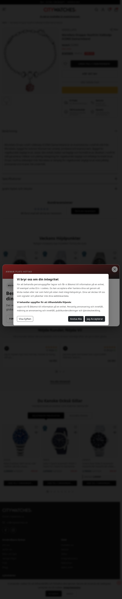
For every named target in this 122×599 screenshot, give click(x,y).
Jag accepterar (95, 319)
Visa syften (25, 319)
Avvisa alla (76, 319)
